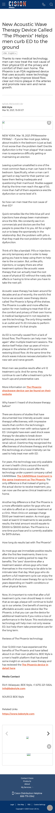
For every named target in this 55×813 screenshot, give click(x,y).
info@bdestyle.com (13, 688)
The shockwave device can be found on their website (26, 391)
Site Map (21, 805)
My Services (26, 787)
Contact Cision (27, 778)
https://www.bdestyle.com (18, 713)
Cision (31, 809)
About (27, 784)
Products (27, 781)
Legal (12, 805)
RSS (29, 805)
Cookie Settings (39, 805)
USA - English (9, 53)
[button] (44, 4)
